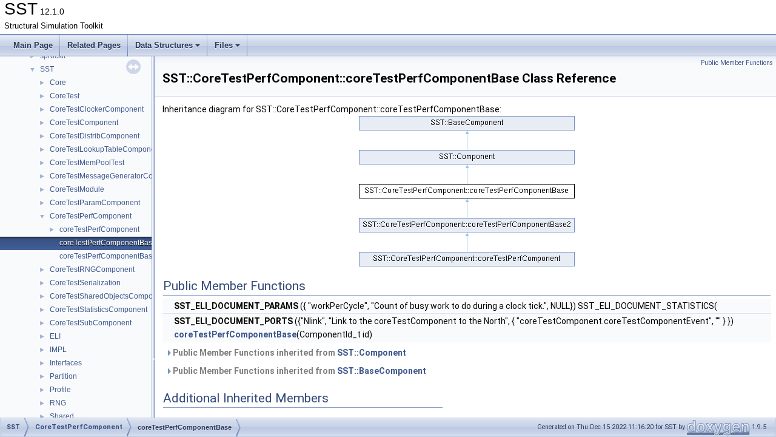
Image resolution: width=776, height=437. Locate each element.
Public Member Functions (737, 63)
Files (224, 45)
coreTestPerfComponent (99, 229)
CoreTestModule (77, 189)
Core (58, 82)
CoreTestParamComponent (95, 202)
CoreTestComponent (84, 122)
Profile (60, 389)
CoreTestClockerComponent (97, 109)
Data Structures (164, 45)
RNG (58, 403)
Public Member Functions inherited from (288, 352)
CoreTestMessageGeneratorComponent (116, 176)
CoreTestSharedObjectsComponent (108, 296)
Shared (62, 416)
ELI (55, 336)
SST (47, 69)
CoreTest (64, 96)
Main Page (33, 45)
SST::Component (371, 352)
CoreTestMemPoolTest (87, 162)
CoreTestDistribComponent (94, 136)
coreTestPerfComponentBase (107, 243)
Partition (63, 376)
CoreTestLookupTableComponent (105, 149)
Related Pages (94, 45)
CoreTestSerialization (85, 283)
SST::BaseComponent (381, 371)
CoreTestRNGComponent (92, 269)
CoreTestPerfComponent (91, 216)
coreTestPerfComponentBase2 (110, 256)
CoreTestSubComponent (91, 323)
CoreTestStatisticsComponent (98, 309)
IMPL (58, 349)
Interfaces (66, 363)
